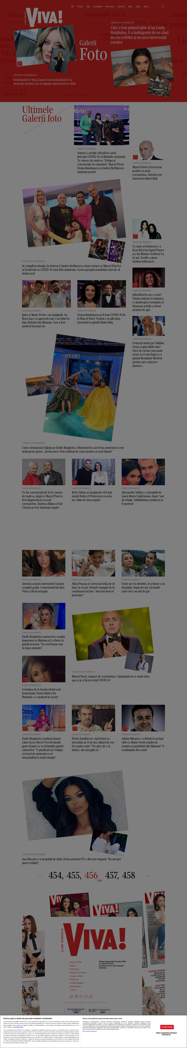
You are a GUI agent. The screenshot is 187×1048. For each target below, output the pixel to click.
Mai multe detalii (18, 1027)
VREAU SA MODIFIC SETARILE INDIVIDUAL (166, 1033)
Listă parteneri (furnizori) (90, 1031)
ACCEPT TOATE (167, 1027)
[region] (93, 1031)
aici (33, 1037)
